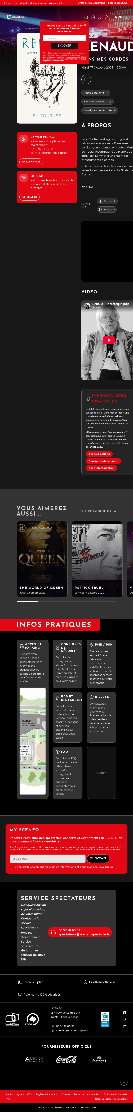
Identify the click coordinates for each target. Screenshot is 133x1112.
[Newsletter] (86, 17)
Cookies (65, 1094)
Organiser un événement (91, 2)
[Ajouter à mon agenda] (86, 79)
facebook (110, 201)
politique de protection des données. (104, 849)
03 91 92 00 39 (65, 1026)
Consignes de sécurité (103, 461)
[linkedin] (124, 1026)
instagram (109, 209)
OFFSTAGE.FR (29, 197)
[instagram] (124, 1019)
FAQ (8, 1099)
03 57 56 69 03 (69, 930)
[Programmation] (93, 17)
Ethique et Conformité (115, 1094)
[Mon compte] (106, 17)
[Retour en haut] (124, 1082)
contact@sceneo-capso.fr (72, 1030)
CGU (29, 1094)
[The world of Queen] (42, 559)
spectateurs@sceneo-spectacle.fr (84, 934)
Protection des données (86, 1094)
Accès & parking (99, 454)
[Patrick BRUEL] (97, 559)
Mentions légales (15, 1094)
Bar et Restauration (101, 468)
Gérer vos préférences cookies (111, 1099)
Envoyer (64, 45)
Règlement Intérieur (47, 1094)
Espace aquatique (117, 2)
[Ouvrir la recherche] (100, 17)
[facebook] (124, 1012)
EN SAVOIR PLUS (31, 162)
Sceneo (45, 57)
